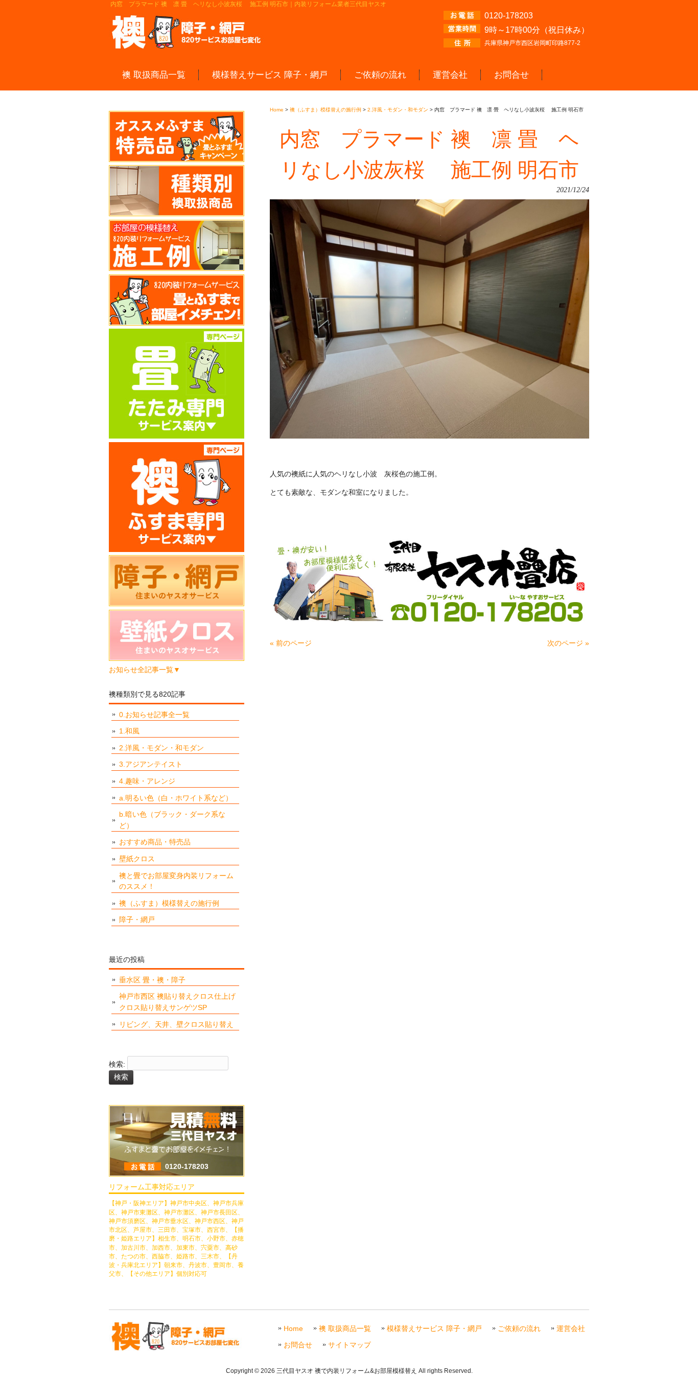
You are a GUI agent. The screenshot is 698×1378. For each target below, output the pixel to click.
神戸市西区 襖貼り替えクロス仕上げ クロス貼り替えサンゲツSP (177, 1002)
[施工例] (176, 268)
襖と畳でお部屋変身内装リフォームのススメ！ (176, 881)
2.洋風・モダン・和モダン (161, 748)
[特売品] (176, 159)
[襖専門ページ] (176, 549)
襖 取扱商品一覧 (345, 1329)
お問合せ (298, 1345)
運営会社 (570, 1329)
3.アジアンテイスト (150, 764)
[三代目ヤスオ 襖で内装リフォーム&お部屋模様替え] (188, 45)
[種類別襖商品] (176, 214)
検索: (117, 1065)
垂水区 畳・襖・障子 (152, 980)
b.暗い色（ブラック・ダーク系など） (172, 820)
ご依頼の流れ (519, 1329)
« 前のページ (291, 643)
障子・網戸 (137, 919)
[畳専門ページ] (176, 436)
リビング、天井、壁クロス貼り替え (176, 1024)
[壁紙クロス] (176, 658)
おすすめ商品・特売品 (155, 842)
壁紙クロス (137, 859)
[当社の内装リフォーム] (176, 323)
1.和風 (129, 731)
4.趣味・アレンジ (147, 781)
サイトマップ (349, 1345)
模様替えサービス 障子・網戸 (434, 1329)
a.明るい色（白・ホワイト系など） (175, 798)
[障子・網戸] (176, 604)
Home (293, 1329)
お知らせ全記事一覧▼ (144, 669)
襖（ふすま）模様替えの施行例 (169, 903)
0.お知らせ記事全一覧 (154, 714)
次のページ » (568, 643)
